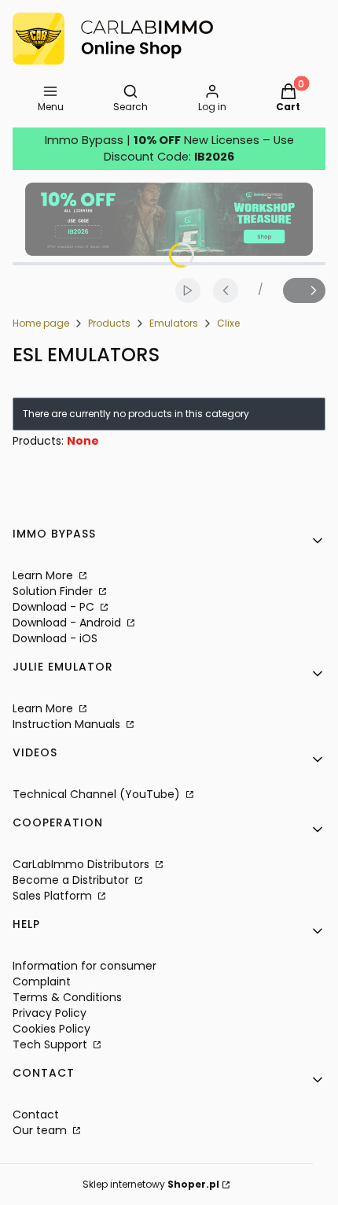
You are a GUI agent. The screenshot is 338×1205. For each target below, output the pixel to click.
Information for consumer (84, 966)
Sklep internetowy (151, 1184)
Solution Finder (54, 591)
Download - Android (68, 622)
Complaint (42, 981)
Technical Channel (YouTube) (98, 794)
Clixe (228, 323)
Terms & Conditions (67, 997)
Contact (36, 1114)
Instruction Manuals (68, 724)
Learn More (44, 575)
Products (109, 323)
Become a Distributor (72, 880)
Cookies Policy (51, 1029)
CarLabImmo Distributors (82, 864)
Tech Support (51, 1044)
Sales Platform (54, 896)
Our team (41, 1130)
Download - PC (55, 607)
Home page (41, 323)
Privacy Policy (49, 1013)
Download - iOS (55, 638)
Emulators (173, 323)
